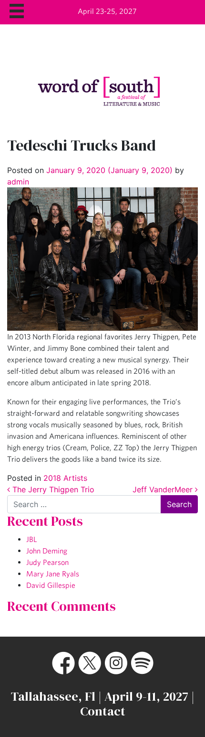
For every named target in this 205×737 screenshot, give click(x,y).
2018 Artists (65, 478)
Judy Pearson (47, 562)
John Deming (46, 550)
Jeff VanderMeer (164, 489)
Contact (102, 711)
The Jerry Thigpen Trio (52, 489)
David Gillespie (50, 585)
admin (18, 181)
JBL (31, 539)
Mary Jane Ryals (52, 573)
